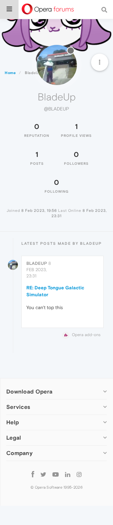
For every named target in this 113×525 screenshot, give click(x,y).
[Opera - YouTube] (55, 474)
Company (19, 453)
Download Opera (29, 391)
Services (18, 407)
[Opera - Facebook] (32, 474)
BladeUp (36, 263)
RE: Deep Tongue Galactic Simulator (55, 291)
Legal (13, 437)
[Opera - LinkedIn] (67, 474)
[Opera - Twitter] (43, 474)
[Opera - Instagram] (79, 474)
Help (12, 422)
